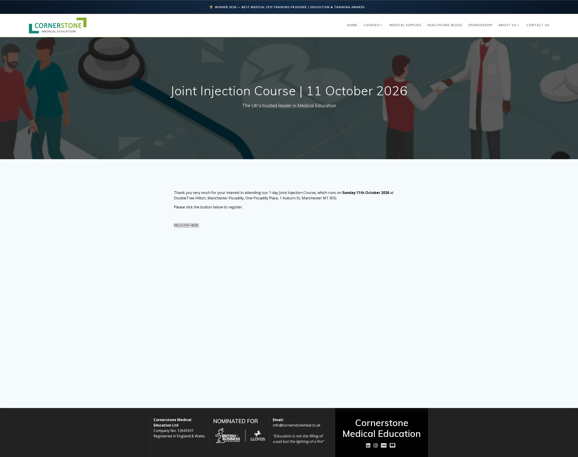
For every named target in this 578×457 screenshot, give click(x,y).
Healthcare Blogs (444, 25)
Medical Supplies (405, 25)
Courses (371, 25)
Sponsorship (480, 25)
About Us (507, 25)
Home (352, 25)
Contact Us (538, 25)
